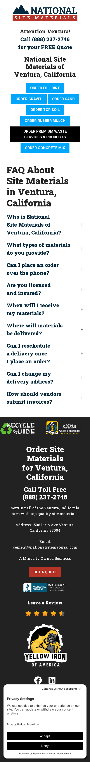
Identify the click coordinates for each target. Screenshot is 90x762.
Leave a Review (45, 603)
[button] (45, 224)
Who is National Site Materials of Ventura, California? (34, 224)
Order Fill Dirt (45, 88)
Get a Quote (45, 572)
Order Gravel (29, 99)
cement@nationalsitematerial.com (45, 547)
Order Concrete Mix (45, 148)
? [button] (34, 397)
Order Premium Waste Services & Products (45, 134)
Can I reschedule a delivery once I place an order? (28, 353)
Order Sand (63, 99)
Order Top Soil (45, 109)
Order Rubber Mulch (45, 120)
